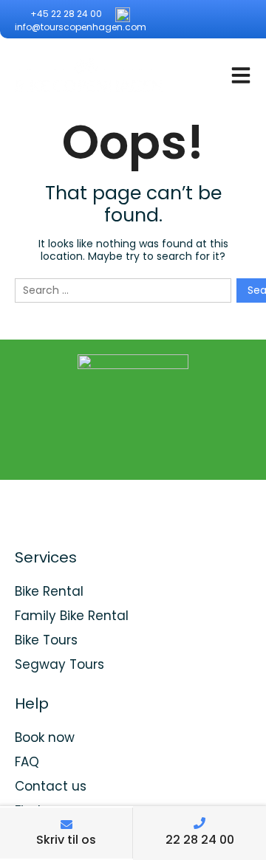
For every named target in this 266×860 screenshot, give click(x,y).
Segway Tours (59, 664)
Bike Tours (46, 640)
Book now (45, 737)
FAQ (27, 762)
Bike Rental (49, 591)
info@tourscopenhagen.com (80, 27)
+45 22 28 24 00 (65, 13)
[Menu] (241, 75)
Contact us (50, 786)
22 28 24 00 (200, 839)
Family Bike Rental (72, 616)
